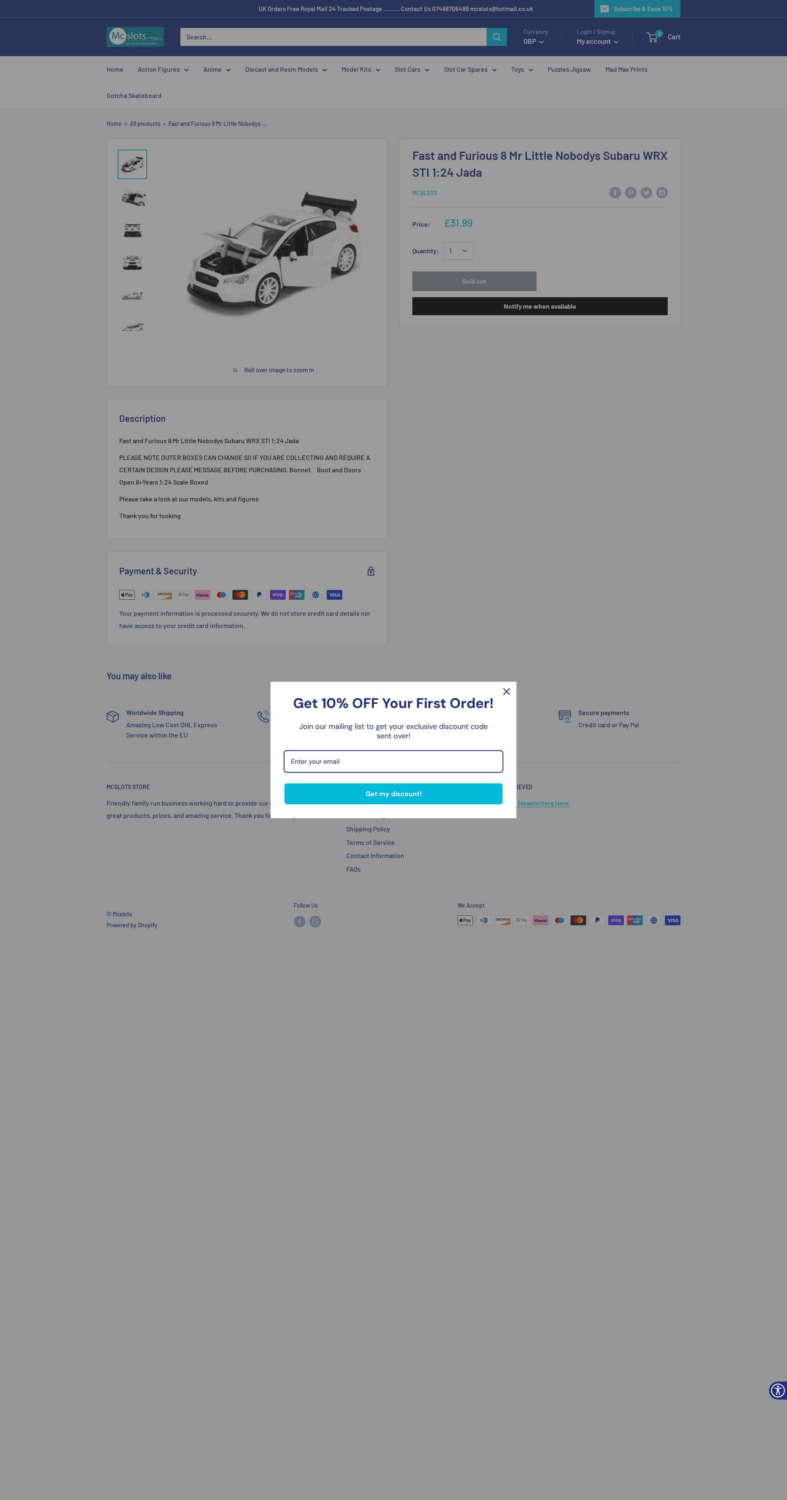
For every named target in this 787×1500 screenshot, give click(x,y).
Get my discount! (394, 794)
